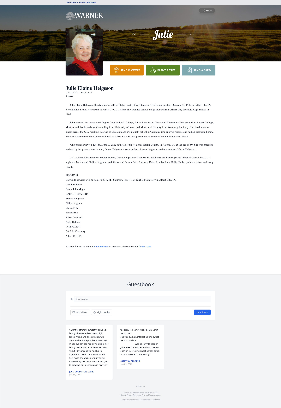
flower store (145, 246)
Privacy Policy (132, 395)
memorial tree (101, 246)
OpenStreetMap (143, 399)
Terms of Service (148, 395)
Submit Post (202, 312)
